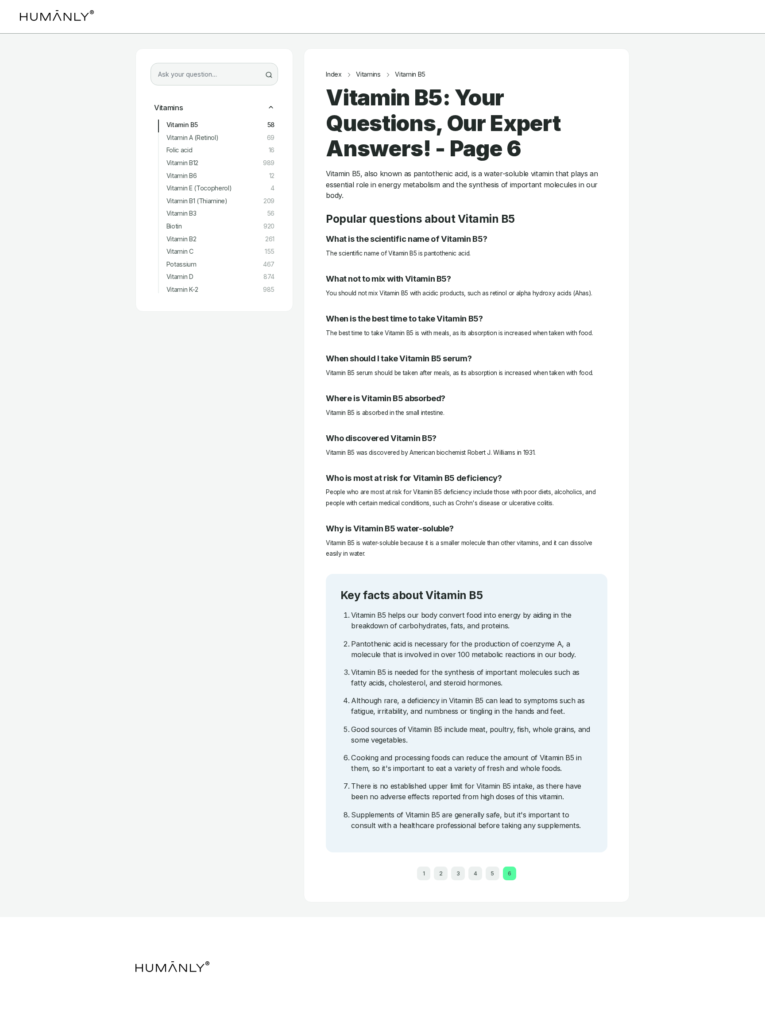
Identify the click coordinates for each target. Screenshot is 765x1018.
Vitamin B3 (220, 213)
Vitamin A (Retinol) (220, 137)
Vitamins (168, 108)
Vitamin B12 (220, 162)
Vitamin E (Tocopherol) (220, 188)
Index (333, 74)
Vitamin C (220, 251)
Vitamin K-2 (220, 289)
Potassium (220, 264)
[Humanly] (57, 16)
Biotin (220, 226)
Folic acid (220, 150)
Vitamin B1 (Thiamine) (220, 201)
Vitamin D (220, 276)
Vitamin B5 (220, 124)
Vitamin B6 (220, 175)
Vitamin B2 (220, 239)
